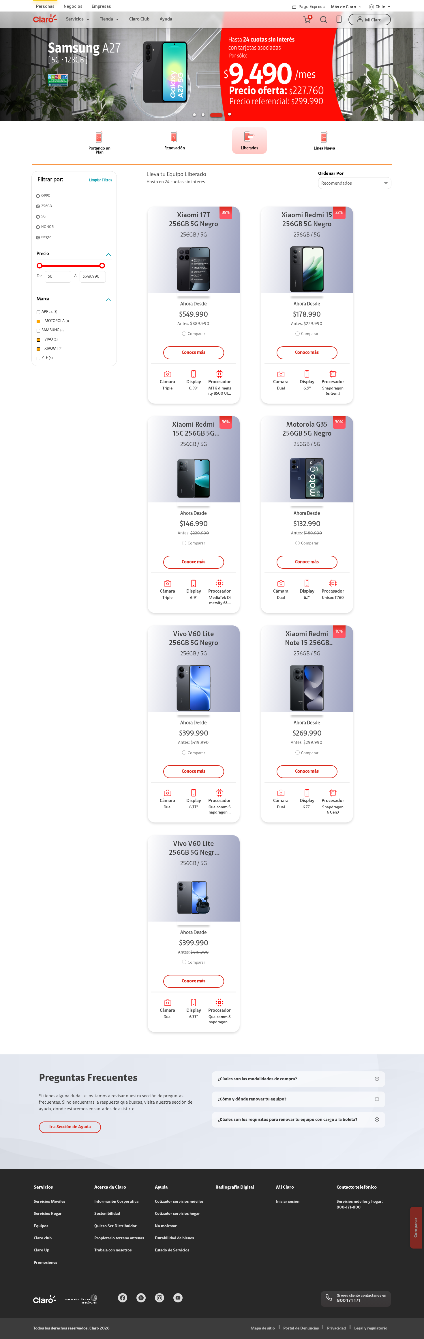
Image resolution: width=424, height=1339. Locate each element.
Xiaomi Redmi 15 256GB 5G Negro (307, 220)
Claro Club (139, 19)
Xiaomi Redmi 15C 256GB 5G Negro (193, 429)
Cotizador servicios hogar (177, 1214)
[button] (306, 20)
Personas (45, 6)
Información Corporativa (116, 1202)
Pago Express (312, 6)
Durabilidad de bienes (174, 1238)
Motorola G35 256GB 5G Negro (306, 429)
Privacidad (336, 1329)
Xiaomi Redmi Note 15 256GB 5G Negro (307, 639)
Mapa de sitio (263, 1329)
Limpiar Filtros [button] (100, 180)
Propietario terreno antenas (119, 1238)
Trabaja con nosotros (113, 1251)
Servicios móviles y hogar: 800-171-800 (360, 1205)
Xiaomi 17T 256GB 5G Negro (193, 220)
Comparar (196, 334)
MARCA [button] (43, 299)
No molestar (166, 1226)
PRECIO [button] (43, 253)
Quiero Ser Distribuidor (115, 1226)
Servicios (75, 19)
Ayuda (166, 19)
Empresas (101, 6)
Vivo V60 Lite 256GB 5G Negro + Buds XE (193, 849)
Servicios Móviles (49, 1202)
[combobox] (354, 183)
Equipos (41, 1226)
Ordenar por (331, 173)
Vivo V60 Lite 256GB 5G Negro (193, 639)
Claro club (43, 1238)
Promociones (45, 1263)
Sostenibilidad (107, 1214)
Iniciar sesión (287, 1202)
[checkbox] (73, 312)
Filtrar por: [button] (50, 180)
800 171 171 (349, 1300)
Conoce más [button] (193, 352)
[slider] (39, 265)
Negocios (73, 6)
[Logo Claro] (45, 18)
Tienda (106, 19)
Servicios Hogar (48, 1214)
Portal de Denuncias (301, 1329)
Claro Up (41, 1251)
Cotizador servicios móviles (179, 1202)
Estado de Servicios (172, 1251)
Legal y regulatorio (370, 1329)
